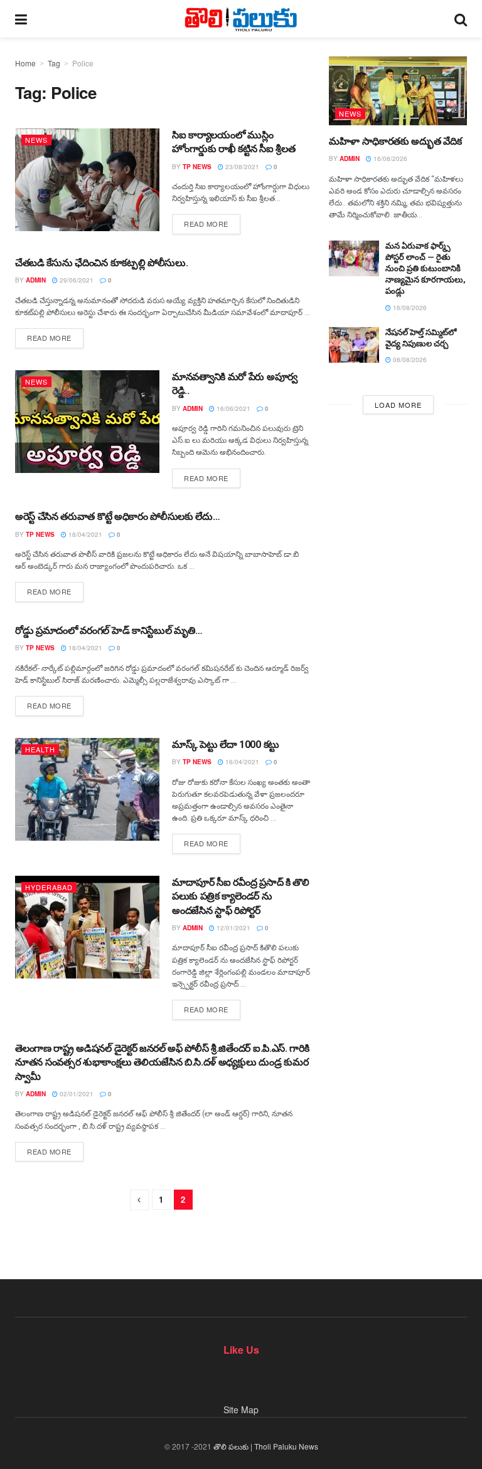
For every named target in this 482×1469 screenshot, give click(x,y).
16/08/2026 (389, 158)
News (36, 140)
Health (40, 749)
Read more (206, 224)
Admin (36, 280)
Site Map (241, 1409)
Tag (54, 63)
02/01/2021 (76, 1093)
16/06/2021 (232, 408)
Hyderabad (49, 887)
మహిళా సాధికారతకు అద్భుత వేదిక (395, 141)
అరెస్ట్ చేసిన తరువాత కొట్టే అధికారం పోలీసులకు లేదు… (117, 516)
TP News (197, 166)
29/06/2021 (76, 280)
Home (25, 63)
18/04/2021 (84, 534)
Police (83, 63)
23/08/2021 (241, 166)
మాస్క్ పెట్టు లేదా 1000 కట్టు (225, 744)
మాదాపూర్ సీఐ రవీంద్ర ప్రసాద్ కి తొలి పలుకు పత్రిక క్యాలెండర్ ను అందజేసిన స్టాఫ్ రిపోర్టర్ (240, 896)
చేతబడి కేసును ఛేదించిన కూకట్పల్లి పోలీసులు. (101, 263)
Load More (398, 405)
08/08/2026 (409, 359)
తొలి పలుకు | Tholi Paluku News (265, 1446)
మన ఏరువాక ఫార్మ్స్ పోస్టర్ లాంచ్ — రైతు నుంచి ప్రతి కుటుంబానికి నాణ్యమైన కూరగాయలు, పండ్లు (425, 268)
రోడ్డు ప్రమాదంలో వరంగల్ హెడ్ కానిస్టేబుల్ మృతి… (109, 630)
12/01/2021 (232, 927)
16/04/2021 (241, 761)
